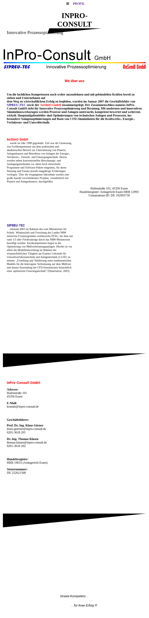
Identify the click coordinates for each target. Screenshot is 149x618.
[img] (74, 58)
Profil (79, 3)
